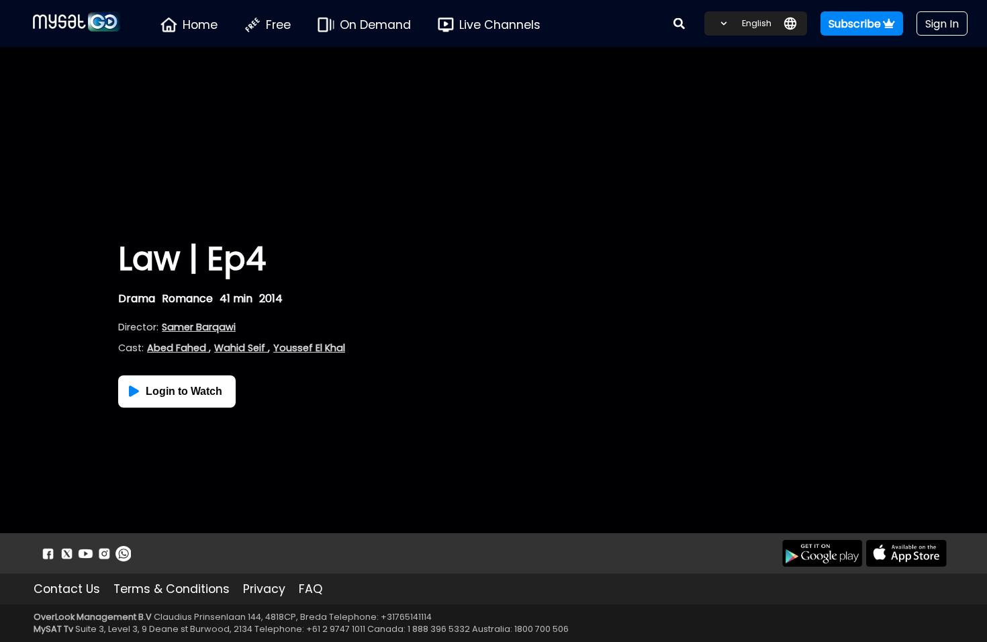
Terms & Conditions (171, 589)
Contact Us (67, 589)
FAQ (310, 589)
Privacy (264, 589)
